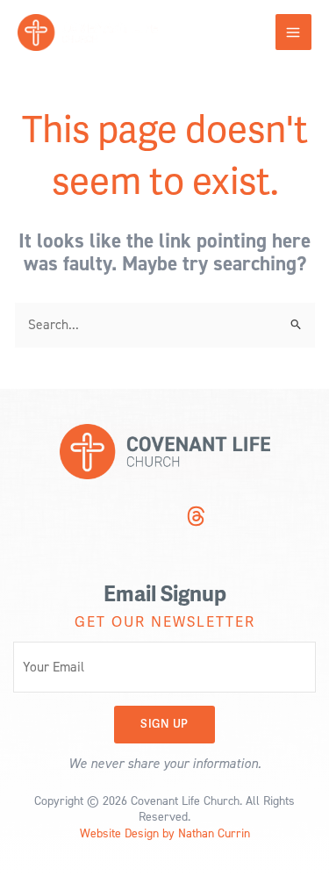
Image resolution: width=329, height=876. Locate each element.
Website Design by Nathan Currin (165, 832)
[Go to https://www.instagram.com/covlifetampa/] (129, 518)
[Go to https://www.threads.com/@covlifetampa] (196, 518)
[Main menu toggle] (293, 32)
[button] (164, 724)
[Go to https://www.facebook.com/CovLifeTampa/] (163, 518)
